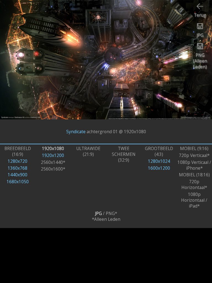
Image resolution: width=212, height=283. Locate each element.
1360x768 (17, 168)
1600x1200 (159, 168)
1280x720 (17, 161)
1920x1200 (53, 155)
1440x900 (17, 175)
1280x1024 (159, 161)
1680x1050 (18, 182)
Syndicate (76, 131)
